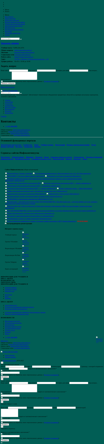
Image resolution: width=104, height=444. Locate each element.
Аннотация (9, 102)
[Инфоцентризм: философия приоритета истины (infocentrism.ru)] (25, 194)
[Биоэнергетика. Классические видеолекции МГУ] (23, 183)
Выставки (8, 31)
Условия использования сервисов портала (19, 307)
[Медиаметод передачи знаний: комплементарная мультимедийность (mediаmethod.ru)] (29, 216)
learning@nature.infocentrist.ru (24, 52)
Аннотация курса (11, 305)
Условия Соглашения (51, 81)
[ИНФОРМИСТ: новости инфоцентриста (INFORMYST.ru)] (25, 176)
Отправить (5, 377)
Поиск (85, 159)
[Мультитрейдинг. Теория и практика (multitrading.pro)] (19, 173)
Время (46, 157)
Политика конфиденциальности (16, 309)
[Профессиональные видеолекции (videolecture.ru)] (36, 191)
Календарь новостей (12, 20)
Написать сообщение (8, 83)
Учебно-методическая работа (15, 24)
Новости (69, 159)
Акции (7, 35)
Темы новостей (10, 18)
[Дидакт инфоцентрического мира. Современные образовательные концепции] (75, 188)
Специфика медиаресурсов (41, 159)
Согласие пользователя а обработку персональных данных (25, 312)
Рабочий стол (9, 291)
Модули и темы (10, 107)
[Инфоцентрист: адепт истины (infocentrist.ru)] (63, 194)
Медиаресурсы (10, 28)
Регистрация (10, 87)
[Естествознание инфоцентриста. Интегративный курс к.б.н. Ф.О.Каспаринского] (62, 173)
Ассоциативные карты (13, 328)
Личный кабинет (18, 157)
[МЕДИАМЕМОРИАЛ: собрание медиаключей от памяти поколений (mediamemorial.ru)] (28, 219)
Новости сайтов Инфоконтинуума (17, 314)
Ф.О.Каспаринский (9, 360)
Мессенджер (5, 157)
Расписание (9, 113)
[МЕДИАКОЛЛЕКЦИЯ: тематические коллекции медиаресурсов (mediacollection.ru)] (34, 196)
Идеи (7, 296)
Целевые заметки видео (13, 326)
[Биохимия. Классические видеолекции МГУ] (52, 180)
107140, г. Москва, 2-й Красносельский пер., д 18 (31, 59)
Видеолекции (9, 109)
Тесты (93, 145)
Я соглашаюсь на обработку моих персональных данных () (31, 81)
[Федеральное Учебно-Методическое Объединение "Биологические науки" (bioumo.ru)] (52, 208)
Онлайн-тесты (10, 330)
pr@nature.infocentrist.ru (22, 55)
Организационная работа (13, 26)
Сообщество (9, 105)
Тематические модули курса (11, 145)
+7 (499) (11, 126)
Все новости (9, 17)
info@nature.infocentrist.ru (23, 50)
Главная (7, 100)
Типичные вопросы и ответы (61, 157)
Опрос (36, 145)
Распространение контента (14, 29)
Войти (3, 87)
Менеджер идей (58, 159)
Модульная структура (12, 321)
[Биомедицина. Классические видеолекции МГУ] (33, 186)
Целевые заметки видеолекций (78, 145)
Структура (8, 104)
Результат (8, 111)
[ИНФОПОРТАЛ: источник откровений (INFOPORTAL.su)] (63, 176)
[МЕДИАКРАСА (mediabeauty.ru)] (29, 199)
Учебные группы (47, 145)
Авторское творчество (12, 33)
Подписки (38, 157)
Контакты (77, 159)
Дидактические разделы (13, 323)
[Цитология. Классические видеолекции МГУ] (31, 188)
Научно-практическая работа (15, 22)
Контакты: (4, 341)
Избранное (30, 157)
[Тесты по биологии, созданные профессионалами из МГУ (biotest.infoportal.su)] (40, 221)
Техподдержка (79, 157)
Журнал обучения (7, 147)
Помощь (37, 147)
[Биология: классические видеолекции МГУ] (66, 183)
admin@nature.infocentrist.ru (23, 57)
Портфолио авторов (22, 159)
